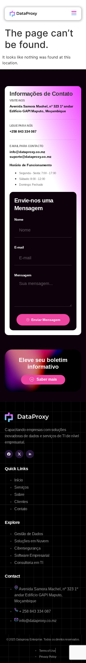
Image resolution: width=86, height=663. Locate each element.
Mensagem (22, 275)
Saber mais (47, 380)
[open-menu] (73, 14)
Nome (18, 219)
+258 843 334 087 (23, 131)
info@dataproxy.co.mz (27, 152)
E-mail (19, 247)
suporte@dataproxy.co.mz (30, 157)
